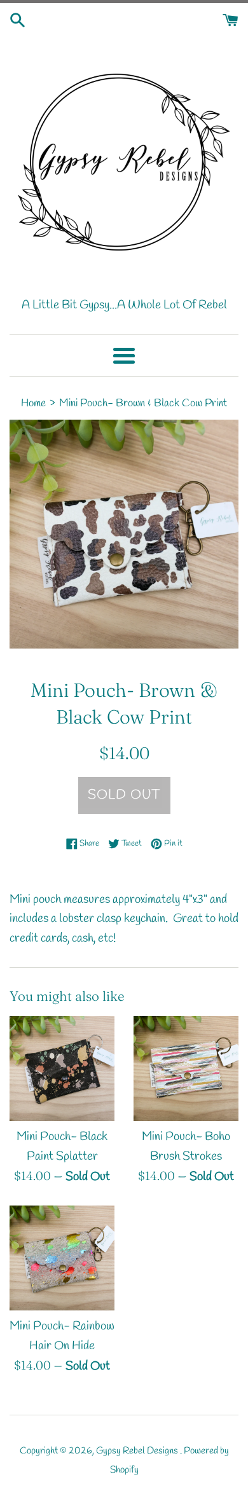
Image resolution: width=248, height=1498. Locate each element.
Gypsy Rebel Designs (138, 1451)
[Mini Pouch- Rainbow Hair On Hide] (62, 1258)
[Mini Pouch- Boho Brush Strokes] (186, 1068)
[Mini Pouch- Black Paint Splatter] (62, 1068)
